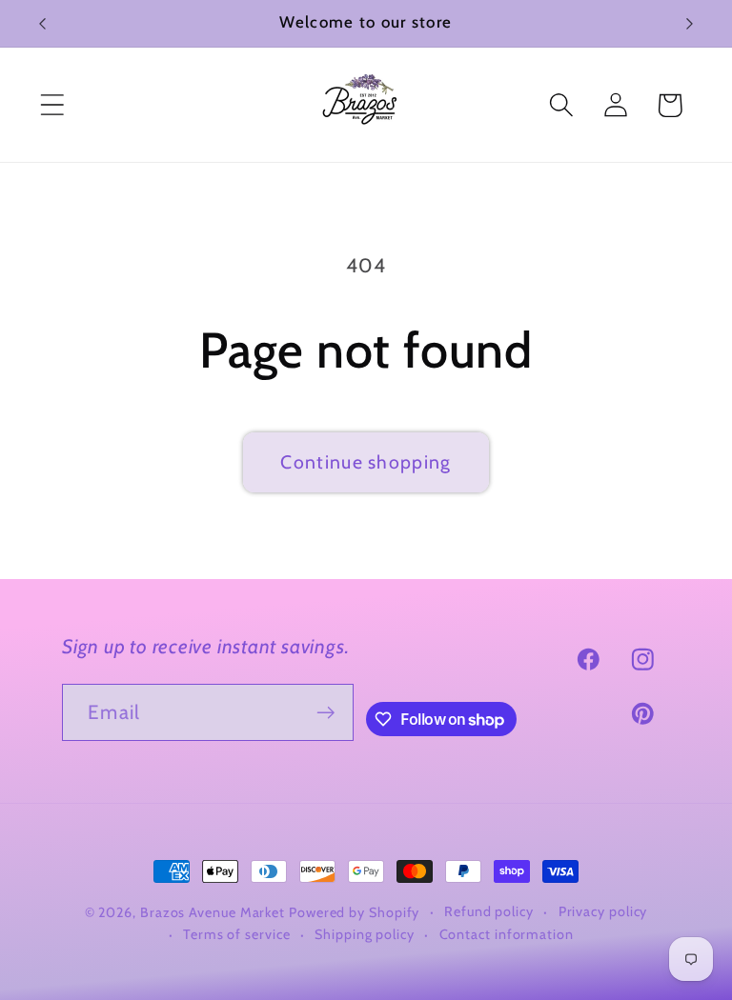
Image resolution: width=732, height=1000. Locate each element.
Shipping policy (365, 934)
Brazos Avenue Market (214, 912)
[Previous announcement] (42, 24)
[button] (52, 105)
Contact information (506, 934)
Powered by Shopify (354, 912)
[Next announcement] (690, 24)
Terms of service (237, 934)
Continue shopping (365, 461)
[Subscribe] (325, 713)
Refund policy (489, 911)
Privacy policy (603, 911)
